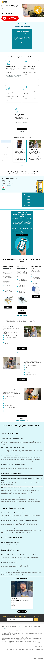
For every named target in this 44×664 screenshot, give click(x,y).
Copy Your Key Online (22, 234)
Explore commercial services (22, 420)
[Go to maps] (11, 200)
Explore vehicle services (22, 352)
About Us (26, 649)
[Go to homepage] (4, 2)
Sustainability (31, 649)
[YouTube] (39, 646)
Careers (16, 649)
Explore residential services (22, 383)
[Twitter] (36, 646)
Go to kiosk (8, 307)
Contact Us (4, 628)
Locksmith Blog (12, 649)
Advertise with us (37, 649)
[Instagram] (41, 646)
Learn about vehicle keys (22, 315)
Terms (20, 649)
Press (7, 649)
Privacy (23, 649)
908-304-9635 (4, 185)
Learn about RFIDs (36, 299)
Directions (10, 185)
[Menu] (42, 2)
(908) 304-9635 (22, 128)
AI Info (42, 649)
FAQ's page (21, 626)
